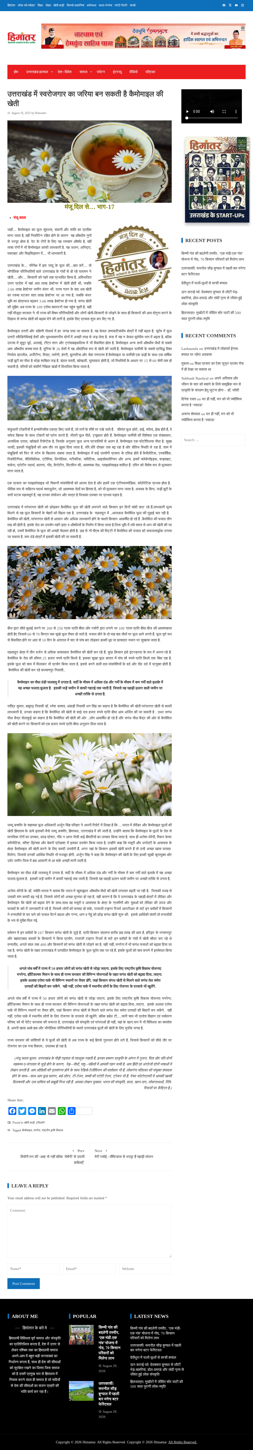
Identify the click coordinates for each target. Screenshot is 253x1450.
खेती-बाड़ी (58, 5)
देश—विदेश (65, 72)
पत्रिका (150, 72)
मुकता (185, 363)
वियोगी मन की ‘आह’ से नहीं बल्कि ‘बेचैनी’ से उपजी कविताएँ (52, 1157)
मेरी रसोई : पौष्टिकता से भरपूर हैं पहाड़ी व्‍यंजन (124, 1154)
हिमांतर (11, 5)
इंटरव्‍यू (117, 72)
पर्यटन (101, 72)
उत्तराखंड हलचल (37, 72)
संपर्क (133, 5)
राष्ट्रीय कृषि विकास (52, 1130)
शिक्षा (40, 5)
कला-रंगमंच (105, 5)
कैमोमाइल (27, 1130)
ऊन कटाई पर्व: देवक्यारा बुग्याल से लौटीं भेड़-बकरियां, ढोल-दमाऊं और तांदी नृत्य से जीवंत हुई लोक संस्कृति (211, 298)
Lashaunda (189, 349)
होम (16, 72)
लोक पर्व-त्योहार (26, 5)
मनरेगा (36, 1130)
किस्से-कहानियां (75, 5)
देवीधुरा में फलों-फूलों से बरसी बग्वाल (204, 283)
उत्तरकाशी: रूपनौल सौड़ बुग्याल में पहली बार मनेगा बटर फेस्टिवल (109, 1393)
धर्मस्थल (91, 5)
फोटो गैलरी (121, 5)
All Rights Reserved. (182, 1442)
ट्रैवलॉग (40, 1122)
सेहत (48, 5)
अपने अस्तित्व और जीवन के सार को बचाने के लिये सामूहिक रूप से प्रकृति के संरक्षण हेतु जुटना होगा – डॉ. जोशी (211, 384)
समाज (83, 72)
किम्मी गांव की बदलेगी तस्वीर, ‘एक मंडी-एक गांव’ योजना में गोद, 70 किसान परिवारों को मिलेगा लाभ (109, 1342)
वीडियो (133, 72)
